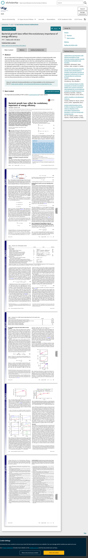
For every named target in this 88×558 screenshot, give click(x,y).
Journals (41, 19)
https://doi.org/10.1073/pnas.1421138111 (14, 45)
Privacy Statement (7, 548)
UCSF (2, 14)
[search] (85, 3)
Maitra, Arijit (9, 39)
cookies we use (34, 548)
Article (66, 32)
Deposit (82, 9)
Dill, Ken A (17, 39)
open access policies (17, 84)
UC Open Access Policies (25, 19)
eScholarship (5, 24)
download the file (34, 95)
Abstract (7, 55)
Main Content (9, 91)
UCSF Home (78, 19)
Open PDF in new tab (53, 91)
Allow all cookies (54, 553)
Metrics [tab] (22, 50)
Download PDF (7, 29)
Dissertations (51, 19)
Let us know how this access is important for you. (38, 84)
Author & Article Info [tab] (37, 50)
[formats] (14, 29)
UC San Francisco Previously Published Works (26, 24)
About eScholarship (8, 19)
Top (85, 533)
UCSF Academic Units (65, 19)
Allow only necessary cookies (30, 553)
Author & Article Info (70, 45)
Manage (82, 13)
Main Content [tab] (9, 50)
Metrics (66, 42)
